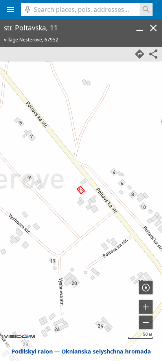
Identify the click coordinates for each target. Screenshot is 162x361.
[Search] (146, 9)
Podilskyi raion (32, 351)
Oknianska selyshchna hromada (106, 351)
